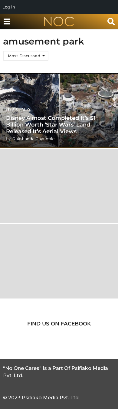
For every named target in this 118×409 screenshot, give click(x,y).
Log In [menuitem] (8, 6)
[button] (7, 21)
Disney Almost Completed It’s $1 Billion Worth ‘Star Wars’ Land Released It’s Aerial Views (51, 124)
